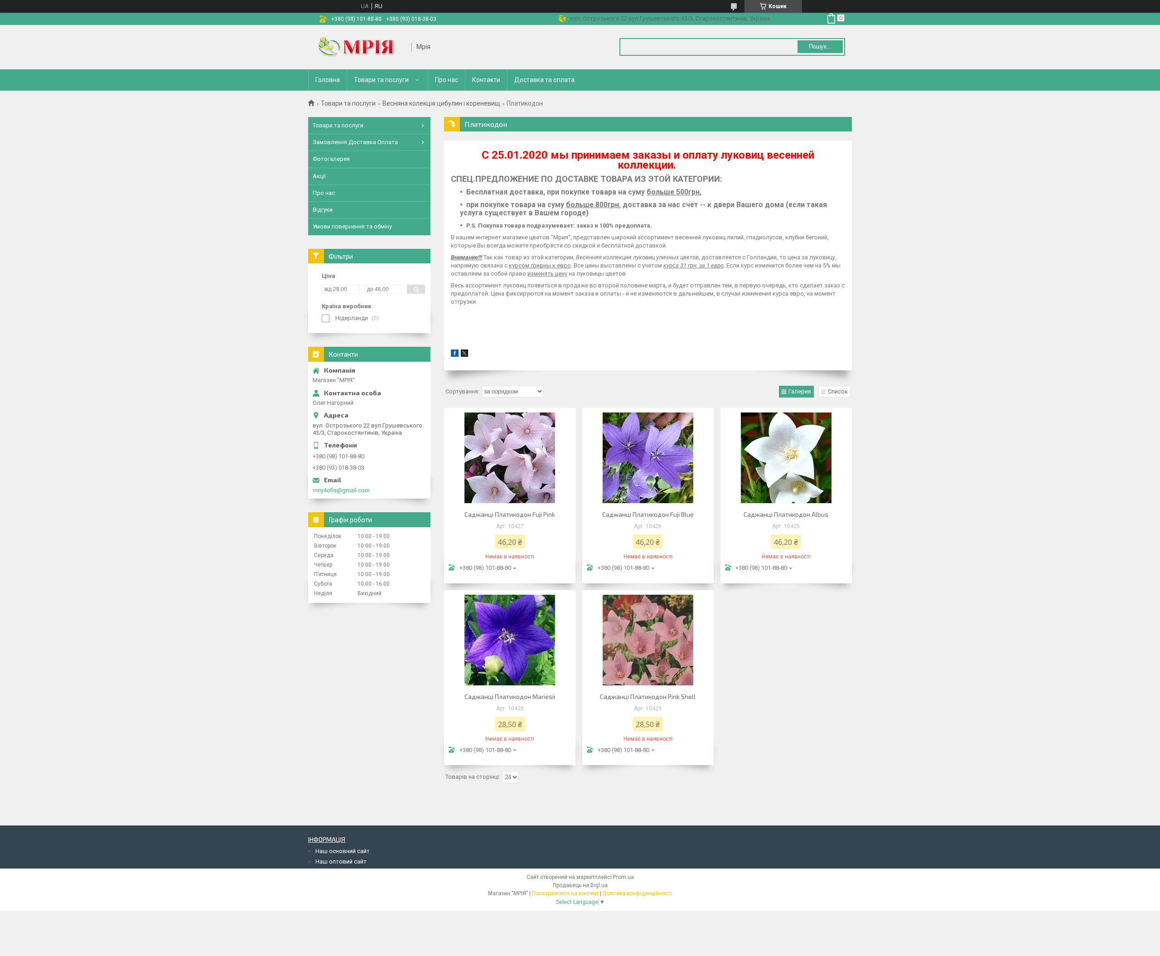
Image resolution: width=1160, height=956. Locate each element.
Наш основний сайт (342, 851)
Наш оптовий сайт (341, 861)
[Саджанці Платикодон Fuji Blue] (648, 457)
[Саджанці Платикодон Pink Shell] (648, 640)
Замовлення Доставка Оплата (355, 142)
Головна (327, 79)
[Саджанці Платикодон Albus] (786, 457)
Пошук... (820, 46)
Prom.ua (623, 877)
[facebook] (455, 354)
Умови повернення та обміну (352, 226)
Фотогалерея (331, 158)
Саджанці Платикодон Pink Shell (648, 696)
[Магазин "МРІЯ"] (360, 47)
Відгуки (323, 209)
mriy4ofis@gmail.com (341, 490)
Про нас (446, 79)
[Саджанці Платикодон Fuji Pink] (510, 457)
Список (838, 391)
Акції (319, 176)
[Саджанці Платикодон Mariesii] (510, 640)
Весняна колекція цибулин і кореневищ (441, 103)
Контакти (486, 79)
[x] (464, 354)
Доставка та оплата (544, 79)
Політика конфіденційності (637, 893)
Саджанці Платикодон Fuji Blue (648, 514)
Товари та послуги (381, 79)
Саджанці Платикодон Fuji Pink (509, 514)
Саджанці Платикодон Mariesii (509, 696)
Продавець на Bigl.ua (580, 885)
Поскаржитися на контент (565, 893)
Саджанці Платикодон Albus (786, 514)
